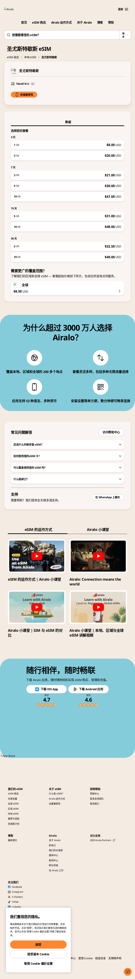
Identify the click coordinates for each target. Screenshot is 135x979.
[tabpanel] (67, 194)
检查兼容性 (26, 94)
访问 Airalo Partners (100, 840)
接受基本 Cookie (38, 954)
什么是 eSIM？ (56, 793)
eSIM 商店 (39, 22)
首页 (24, 22)
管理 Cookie (85, 958)
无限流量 (12, 798)
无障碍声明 (114, 958)
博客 (100, 22)
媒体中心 (53, 855)
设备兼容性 (54, 803)
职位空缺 (53, 865)
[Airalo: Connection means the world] (98, 556)
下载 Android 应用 (91, 689)
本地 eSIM (30, 57)
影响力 (52, 845)
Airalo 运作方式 (61, 22)
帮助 (111, 22)
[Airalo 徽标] (13, 9)
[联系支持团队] (128, 972)
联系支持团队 (97, 798)
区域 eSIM (13, 808)
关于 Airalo (84, 22)
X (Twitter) (17, 896)
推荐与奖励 (13, 818)
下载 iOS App (49, 689)
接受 (38, 945)
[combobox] (67, 35)
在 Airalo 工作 (56, 870)
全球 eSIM (13, 803)
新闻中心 (53, 860)
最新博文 (12, 840)
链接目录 (100, 958)
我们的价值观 (56, 850)
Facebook (17, 886)
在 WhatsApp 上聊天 (107, 497)
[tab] (67, 122)
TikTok (15, 901)
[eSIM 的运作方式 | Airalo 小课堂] (36, 556)
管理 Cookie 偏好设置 (38, 963)
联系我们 (94, 803)
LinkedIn (16, 906)
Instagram (17, 891)
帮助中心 (94, 793)
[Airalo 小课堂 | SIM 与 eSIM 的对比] (36, 607)
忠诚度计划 (13, 823)
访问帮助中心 (111, 432)
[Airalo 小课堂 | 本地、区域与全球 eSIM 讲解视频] (98, 607)
